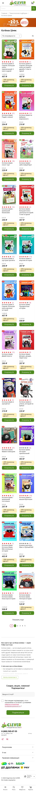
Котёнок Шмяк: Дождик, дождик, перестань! (25, 356)
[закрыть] (34, 776)
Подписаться (18, 712)
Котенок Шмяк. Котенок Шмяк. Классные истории (8, 597)
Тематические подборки (18, 13)
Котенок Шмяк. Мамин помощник (8, 451)
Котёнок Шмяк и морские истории (25, 259)
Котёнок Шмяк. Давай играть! (7, 355)
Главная (4, 13)
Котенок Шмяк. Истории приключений (24, 451)
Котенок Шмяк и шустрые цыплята (8, 259)
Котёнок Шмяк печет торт (7, 164)
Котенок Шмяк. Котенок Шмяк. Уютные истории (25, 597)
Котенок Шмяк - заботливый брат (25, 164)
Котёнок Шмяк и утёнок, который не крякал (26, 404)
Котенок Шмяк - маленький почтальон (7, 499)
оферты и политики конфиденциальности (12, 705)
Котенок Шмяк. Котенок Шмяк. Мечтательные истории (7, 548)
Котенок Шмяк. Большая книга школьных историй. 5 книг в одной (26, 211)
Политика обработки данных (29, 776)
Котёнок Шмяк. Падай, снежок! (7, 116)
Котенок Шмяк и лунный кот (8, 403)
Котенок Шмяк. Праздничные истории (24, 306)
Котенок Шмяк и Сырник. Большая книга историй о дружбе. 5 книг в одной (25, 67)
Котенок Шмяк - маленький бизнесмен (7, 211)
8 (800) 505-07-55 (9, 731)
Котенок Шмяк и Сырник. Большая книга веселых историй (8, 307)
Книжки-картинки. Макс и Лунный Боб (26, 546)
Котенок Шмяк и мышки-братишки (25, 498)
